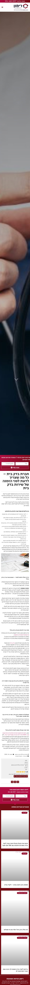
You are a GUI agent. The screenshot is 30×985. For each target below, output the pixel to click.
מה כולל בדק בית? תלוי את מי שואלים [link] (16, 930)
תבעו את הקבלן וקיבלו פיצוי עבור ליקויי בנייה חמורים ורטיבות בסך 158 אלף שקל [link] (15, 844)
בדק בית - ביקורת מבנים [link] (22, 756)
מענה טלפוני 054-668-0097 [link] (15, 1)
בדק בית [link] (12, 643)
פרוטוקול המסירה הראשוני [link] (21, 635)
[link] (21, 7)
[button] (2, 7)
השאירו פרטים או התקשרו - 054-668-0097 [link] (18, 792)
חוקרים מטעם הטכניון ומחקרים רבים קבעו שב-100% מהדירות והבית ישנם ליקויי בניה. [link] (15, 734)
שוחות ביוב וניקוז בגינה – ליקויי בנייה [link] (16, 885)
